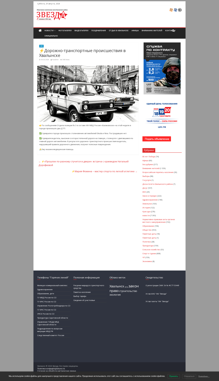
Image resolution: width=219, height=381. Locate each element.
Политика (146, 241)
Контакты (170, 30)
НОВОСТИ (48, 30)
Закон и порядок (149, 196)
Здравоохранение (150, 200)
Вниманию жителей (152, 30)
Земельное (147, 203)
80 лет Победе (148, 156)
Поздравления (98, 30)
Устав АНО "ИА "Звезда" (156, 294)
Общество (147, 230)
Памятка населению (82, 292)
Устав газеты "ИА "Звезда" (157, 301)
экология (115, 294)
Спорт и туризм (149, 253)
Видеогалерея (81, 30)
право (114, 291)
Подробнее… (203, 376)
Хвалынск (117, 286)
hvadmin (55, 60)
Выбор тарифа (79, 296)
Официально (51, 36)
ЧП (41, 46)
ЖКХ (144, 192)
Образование (148, 226)
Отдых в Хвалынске (119, 30)
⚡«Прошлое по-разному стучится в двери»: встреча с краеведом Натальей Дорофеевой (84, 163)
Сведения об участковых (84, 300)
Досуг (144, 188)
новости (146, 215)
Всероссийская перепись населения (157, 172)
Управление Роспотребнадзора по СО (53, 305)
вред (126, 287)
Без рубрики (147, 164)
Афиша (135, 30)
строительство (128, 291)
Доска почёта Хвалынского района (157, 184)
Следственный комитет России (50, 335)
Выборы (146, 176)
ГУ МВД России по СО (46, 297)
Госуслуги (146, 180)
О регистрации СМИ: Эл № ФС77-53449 (162, 285)
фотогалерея (64, 30)
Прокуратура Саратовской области (52, 318)
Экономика (147, 261)
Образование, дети (45, 293)
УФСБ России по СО (45, 314)
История (146, 207)
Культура (146, 211)
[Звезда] (40, 30)
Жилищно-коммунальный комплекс (52, 285)
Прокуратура (148, 245)
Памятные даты (149, 234)
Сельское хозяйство (151, 249)
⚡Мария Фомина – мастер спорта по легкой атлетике (104, 171)
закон (134, 286)
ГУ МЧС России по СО (46, 301)
